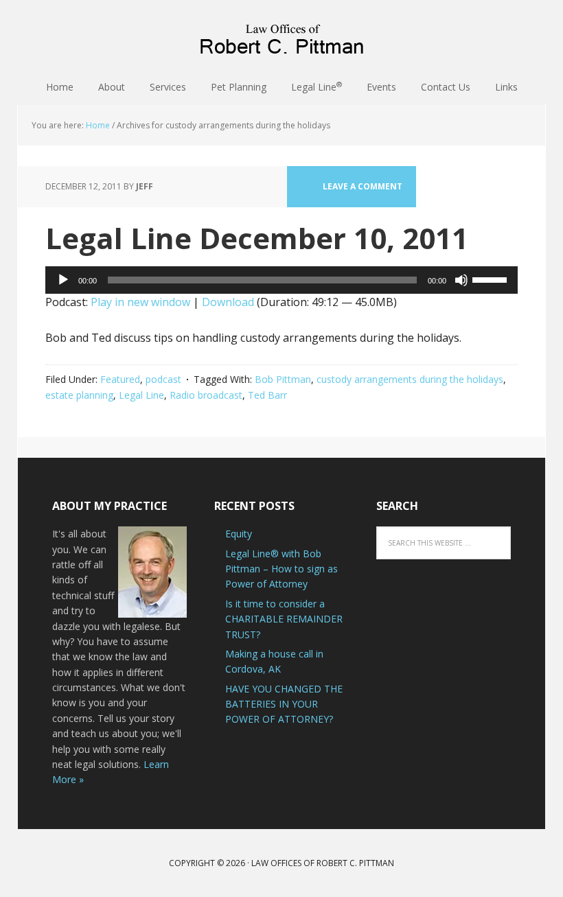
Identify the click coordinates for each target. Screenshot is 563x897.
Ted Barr (267, 394)
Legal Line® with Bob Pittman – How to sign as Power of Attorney (281, 569)
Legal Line (141, 394)
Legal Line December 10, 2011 (256, 237)
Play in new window (140, 302)
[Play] (63, 280)
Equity (238, 533)
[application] (281, 280)
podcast (163, 379)
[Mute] (461, 280)
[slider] (491, 278)
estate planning (79, 394)
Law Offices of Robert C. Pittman (281, 34)
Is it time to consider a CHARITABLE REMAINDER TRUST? (284, 619)
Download (228, 302)
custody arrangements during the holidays (410, 379)
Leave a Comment (362, 186)
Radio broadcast (206, 394)
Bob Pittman (283, 379)
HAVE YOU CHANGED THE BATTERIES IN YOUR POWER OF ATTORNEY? (284, 704)
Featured (120, 379)
